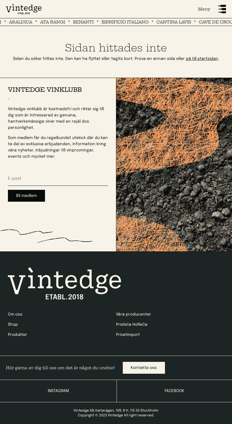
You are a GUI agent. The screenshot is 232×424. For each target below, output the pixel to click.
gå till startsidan (202, 59)
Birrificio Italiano (118, 22)
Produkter (17, 335)
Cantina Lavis (167, 22)
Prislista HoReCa (131, 325)
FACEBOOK (174, 391)
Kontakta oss (144, 368)
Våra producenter (133, 314)
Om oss (15, 314)
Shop (13, 325)
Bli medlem (26, 196)
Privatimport (128, 335)
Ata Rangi (45, 22)
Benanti (76, 22)
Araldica (13, 22)
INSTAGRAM (58, 391)
